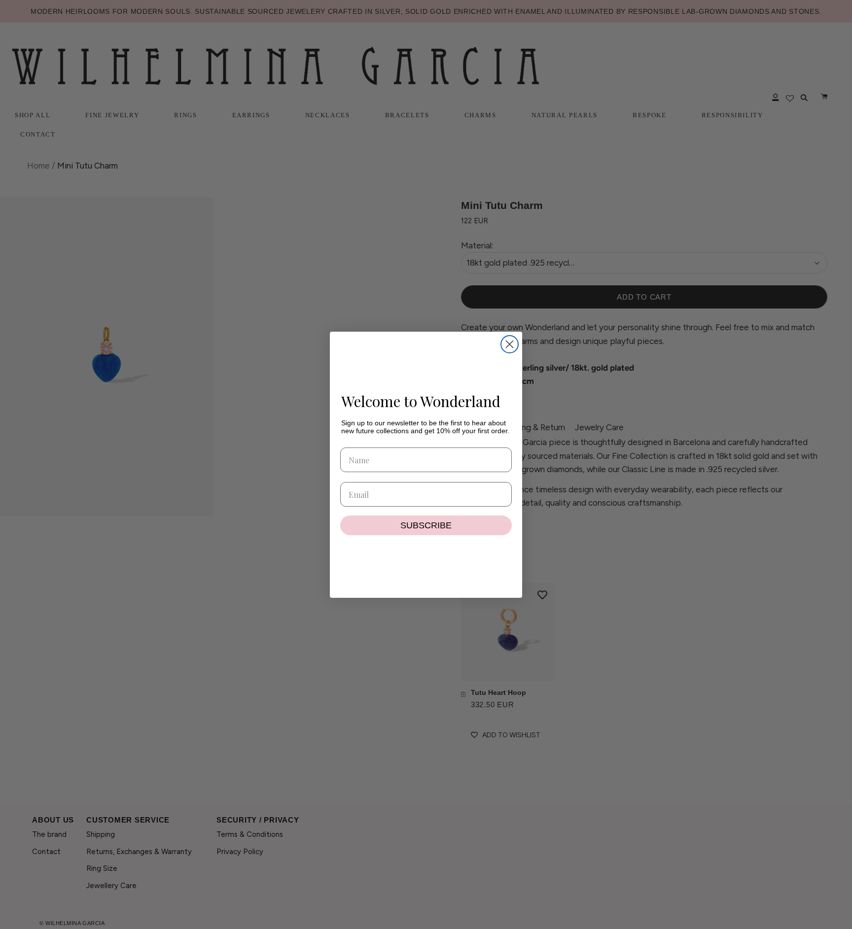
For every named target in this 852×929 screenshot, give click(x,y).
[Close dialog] (509, 344)
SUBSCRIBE (426, 525)
